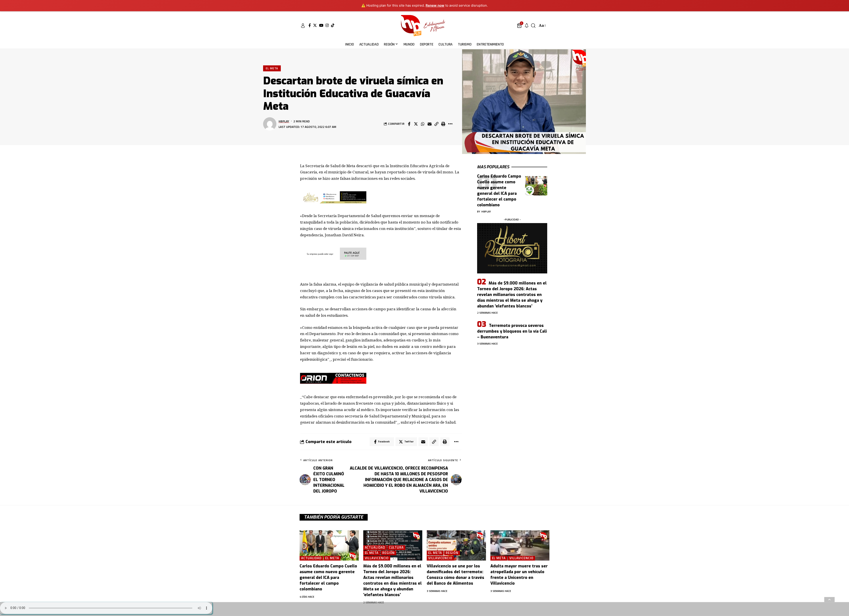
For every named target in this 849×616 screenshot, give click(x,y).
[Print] (443, 123)
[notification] (526, 25)
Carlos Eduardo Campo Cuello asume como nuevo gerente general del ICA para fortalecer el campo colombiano (328, 577)
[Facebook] (309, 25)
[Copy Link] (436, 123)
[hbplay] (424, 26)
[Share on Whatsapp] (423, 123)
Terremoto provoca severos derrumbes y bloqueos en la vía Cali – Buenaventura (512, 331)
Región (388, 553)
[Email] (429, 123)
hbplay (284, 121)
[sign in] (303, 25)
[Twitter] (315, 25)
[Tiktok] (332, 25)
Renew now (435, 5)
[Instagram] (327, 25)
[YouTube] (321, 25)
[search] (533, 25)
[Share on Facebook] (409, 123)
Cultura (396, 547)
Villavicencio (377, 558)
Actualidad (311, 558)
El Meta (272, 68)
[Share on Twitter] (416, 123)
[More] (450, 123)
